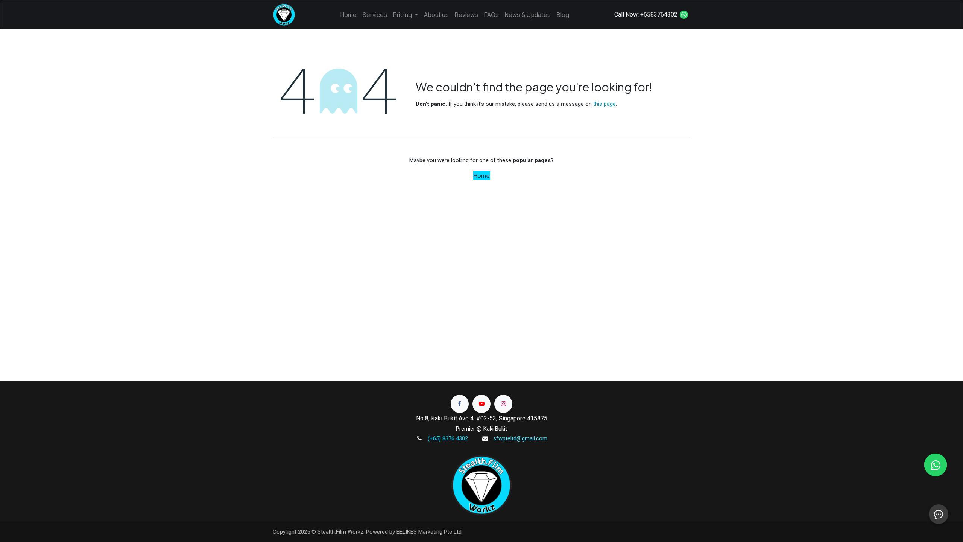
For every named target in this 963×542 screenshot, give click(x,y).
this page (604, 103)
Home (482, 175)
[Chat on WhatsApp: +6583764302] (684, 15)
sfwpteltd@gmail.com (520, 438)
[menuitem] (348, 14)
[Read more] (460, 404)
